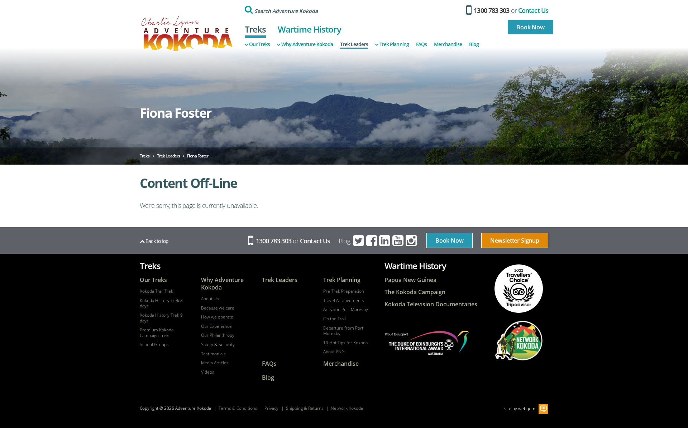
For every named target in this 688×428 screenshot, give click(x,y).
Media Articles (215, 363)
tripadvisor (518, 288)
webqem (526, 408)
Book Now (530, 27)
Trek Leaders (354, 44)
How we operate (217, 317)
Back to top (156, 241)
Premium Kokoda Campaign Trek (156, 332)
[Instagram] (412, 241)
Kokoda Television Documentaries (430, 304)
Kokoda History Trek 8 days (161, 303)
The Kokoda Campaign (414, 292)
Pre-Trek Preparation (343, 291)
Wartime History (309, 29)
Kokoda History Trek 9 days (161, 318)
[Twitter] (359, 241)
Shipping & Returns (305, 408)
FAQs (421, 44)
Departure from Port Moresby (343, 330)
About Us (210, 299)
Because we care (217, 308)
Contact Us (533, 10)
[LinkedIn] (385, 241)
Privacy (271, 408)
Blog (473, 44)
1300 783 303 (490, 10)
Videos (207, 372)
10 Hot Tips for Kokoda (345, 343)
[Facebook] (372, 241)
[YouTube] (398, 241)
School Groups (154, 344)
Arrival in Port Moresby (345, 309)
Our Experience (216, 326)
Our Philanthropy (217, 335)
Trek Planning (394, 44)
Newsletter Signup (514, 240)
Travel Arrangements (343, 300)
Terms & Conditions (238, 408)
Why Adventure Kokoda (307, 44)
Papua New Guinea (410, 280)
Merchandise (448, 44)
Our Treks (259, 44)
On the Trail (334, 319)
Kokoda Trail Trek (156, 291)
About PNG (334, 352)
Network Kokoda (347, 408)
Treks (255, 29)
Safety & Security (218, 344)
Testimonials (213, 354)
